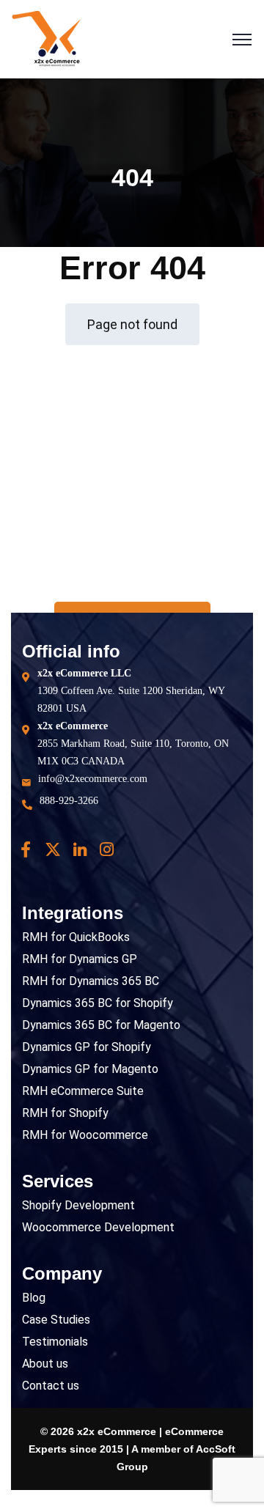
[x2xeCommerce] (46, 38)
